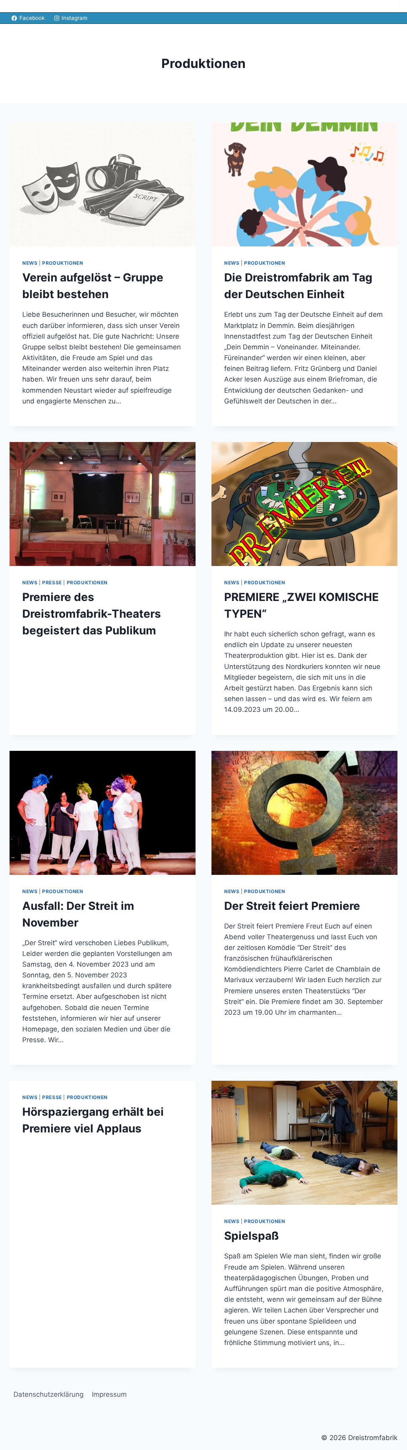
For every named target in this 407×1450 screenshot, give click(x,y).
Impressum (109, 1394)
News (29, 263)
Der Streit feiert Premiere (292, 906)
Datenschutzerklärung (48, 1394)
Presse (52, 582)
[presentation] (103, 184)
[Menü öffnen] (399, 6)
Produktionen (62, 263)
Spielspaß (251, 1236)
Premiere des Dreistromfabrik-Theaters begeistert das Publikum (91, 613)
